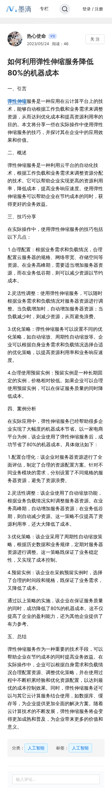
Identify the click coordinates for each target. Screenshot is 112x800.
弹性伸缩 (17, 101)
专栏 (44, 8)
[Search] (64, 9)
